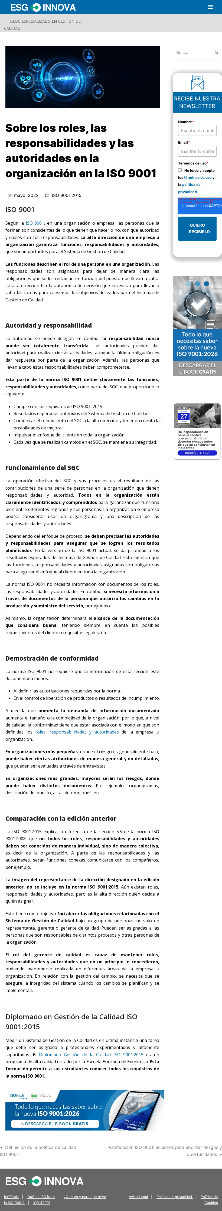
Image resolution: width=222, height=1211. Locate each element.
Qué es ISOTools (41, 1197)
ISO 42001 (41, 1202)
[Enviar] (216, 52)
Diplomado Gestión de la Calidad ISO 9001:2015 (91, 1055)
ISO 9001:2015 (66, 195)
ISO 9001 (35, 223)
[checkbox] (197, 181)
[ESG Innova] (44, 1181)
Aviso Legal (138, 1197)
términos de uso (198, 177)
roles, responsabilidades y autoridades (77, 732)
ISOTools (11, 1197)
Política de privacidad (174, 1197)
